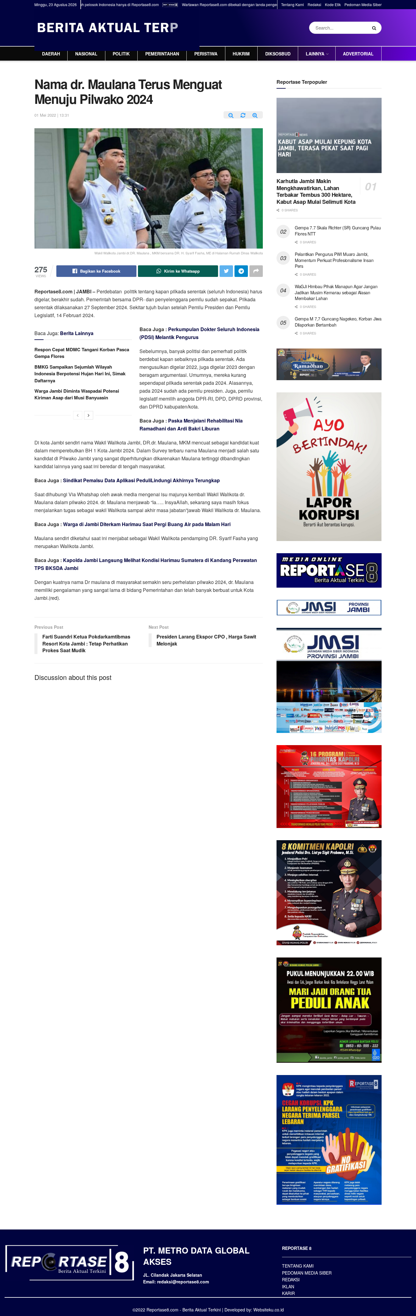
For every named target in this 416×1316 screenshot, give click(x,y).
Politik (121, 54)
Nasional (86, 54)
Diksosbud (278, 54)
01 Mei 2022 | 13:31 (51, 115)
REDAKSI (291, 1279)
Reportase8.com (162, 1310)
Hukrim (241, 54)
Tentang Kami (292, 4)
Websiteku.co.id (268, 1310)
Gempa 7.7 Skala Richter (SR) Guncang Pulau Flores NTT (338, 231)
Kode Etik (333, 4)
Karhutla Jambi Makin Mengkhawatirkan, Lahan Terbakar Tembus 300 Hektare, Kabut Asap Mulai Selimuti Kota (316, 191)
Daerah (51, 54)
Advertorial (358, 54)
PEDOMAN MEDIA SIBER (307, 1273)
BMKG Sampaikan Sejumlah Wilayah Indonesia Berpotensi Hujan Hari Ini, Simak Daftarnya (79, 373)
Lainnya (315, 54)
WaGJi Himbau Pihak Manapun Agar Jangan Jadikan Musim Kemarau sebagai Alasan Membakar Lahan (336, 292)
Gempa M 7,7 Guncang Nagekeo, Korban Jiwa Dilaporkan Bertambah (338, 322)
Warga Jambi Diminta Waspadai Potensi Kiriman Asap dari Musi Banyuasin (76, 394)
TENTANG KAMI (298, 1266)
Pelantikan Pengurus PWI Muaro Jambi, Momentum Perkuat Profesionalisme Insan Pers (334, 260)
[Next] (88, 415)
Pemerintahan (162, 54)
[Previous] (77, 415)
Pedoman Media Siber (363, 4)
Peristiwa (205, 54)
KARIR (288, 1293)
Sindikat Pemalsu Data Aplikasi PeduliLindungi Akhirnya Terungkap (141, 480)
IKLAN (288, 1286)
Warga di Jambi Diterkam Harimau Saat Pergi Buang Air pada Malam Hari (147, 524)
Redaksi (314, 4)
